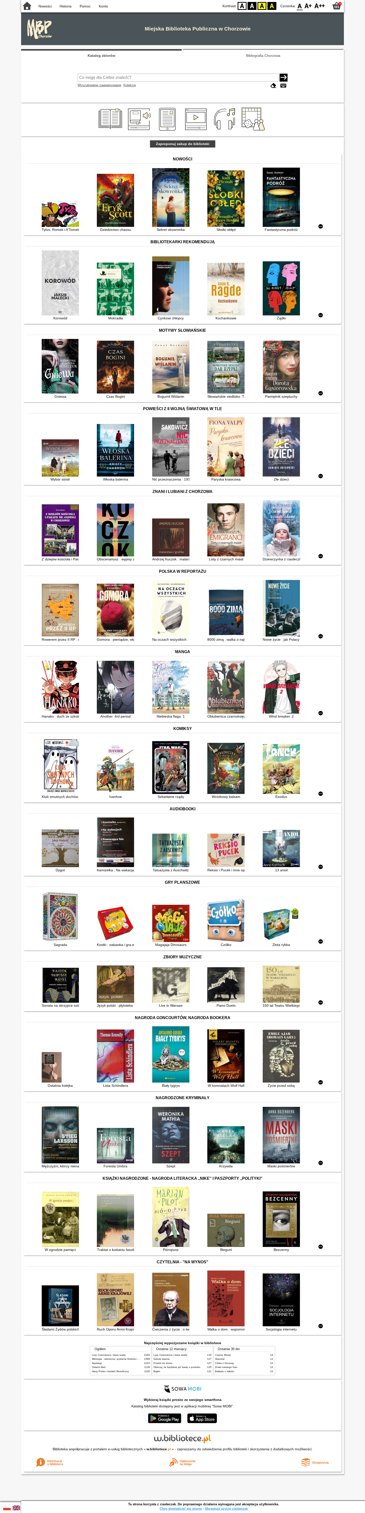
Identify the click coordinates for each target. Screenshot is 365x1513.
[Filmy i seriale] (196, 131)
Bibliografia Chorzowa (263, 56)
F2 (319, 5)
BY (272, 5)
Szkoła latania (161, 1359)
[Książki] (111, 131)
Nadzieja (97, 1363)
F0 (299, 5)
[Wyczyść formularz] (273, 86)
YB (262, 5)
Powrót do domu (162, 1363)
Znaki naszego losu (226, 1367)
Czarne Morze (223, 1355)
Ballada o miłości (224, 1371)
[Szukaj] (284, 78)
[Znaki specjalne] (283, 86)
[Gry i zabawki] (254, 131)
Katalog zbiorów (101, 56)
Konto (103, 6)
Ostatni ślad (99, 1367)
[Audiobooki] (139, 131)
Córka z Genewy (224, 1363)
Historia (66, 6)
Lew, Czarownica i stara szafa (109, 1355)
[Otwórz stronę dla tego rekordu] (61, 214)
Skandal (219, 1359)
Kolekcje (129, 85)
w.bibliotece (158, 1449)
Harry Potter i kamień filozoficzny (110, 1371)
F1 (308, 5)
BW (252, 5)
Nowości (45, 6)
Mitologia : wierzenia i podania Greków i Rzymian (119, 1359)
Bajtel (156, 1371)
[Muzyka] (225, 131)
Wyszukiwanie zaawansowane (99, 85)
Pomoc (85, 6)
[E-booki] (168, 131)
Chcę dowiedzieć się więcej (181, 1509)
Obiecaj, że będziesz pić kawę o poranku (176, 1367)
